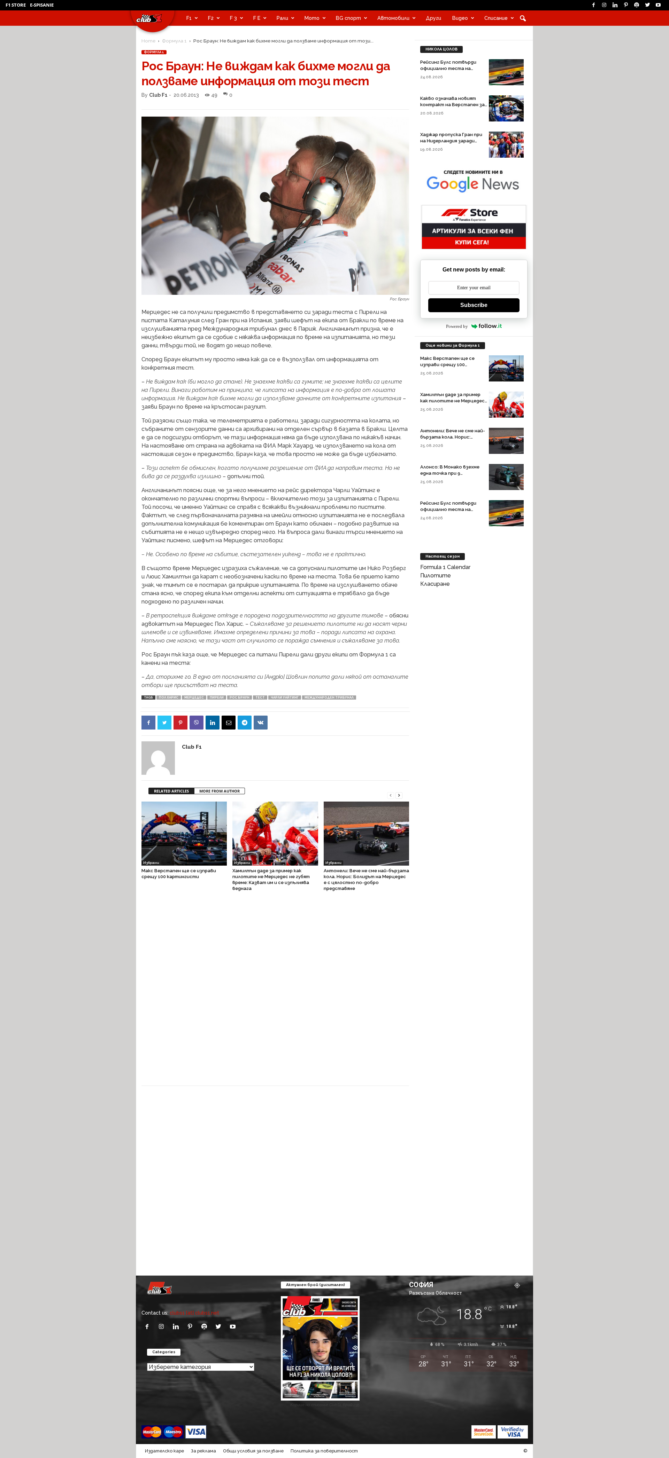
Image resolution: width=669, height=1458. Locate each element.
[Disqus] (275, 992)
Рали (282, 18)
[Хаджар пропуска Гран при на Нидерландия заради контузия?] (506, 145)
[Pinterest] (626, 5)
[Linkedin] (615, 5)
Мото (312, 18)
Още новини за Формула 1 (452, 345)
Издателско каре (164, 1450)
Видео (460, 18)
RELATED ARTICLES (171, 791)
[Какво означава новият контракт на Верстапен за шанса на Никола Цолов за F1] (506, 108)
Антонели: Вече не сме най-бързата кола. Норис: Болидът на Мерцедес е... (452, 437)
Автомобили (393, 18)
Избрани (151, 863)
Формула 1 (174, 41)
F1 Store (16, 5)
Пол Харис (168, 697)
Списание (496, 18)
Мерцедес (194, 697)
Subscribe (473, 305)
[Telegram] (245, 723)
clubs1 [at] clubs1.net (194, 1313)
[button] (522, 18)
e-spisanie (42, 5)
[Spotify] (636, 5)
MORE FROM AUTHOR (219, 791)
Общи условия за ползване (253, 1450)
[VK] (261, 723)
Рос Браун (239, 697)
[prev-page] (390, 794)
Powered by (457, 326)
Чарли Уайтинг (285, 697)
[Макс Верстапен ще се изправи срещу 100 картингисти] (184, 834)
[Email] (229, 723)
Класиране (435, 584)
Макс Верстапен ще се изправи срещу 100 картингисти (447, 364)
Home (148, 41)
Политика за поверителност (324, 1450)
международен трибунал (329, 697)
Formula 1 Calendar (445, 567)
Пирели (217, 697)
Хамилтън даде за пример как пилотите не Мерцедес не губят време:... (452, 401)
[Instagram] (604, 5)
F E (256, 18)
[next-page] (398, 794)
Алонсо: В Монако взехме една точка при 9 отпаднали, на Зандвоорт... (452, 473)
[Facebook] (593, 5)
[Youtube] (658, 5)
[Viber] (196, 723)
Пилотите (435, 575)
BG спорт (348, 18)
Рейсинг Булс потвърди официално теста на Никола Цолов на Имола (448, 68)
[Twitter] (647, 5)
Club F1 (158, 95)
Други (433, 18)
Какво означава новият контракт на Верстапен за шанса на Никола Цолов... (452, 104)
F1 (189, 18)
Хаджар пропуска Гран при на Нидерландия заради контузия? (451, 141)
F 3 (233, 18)
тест (260, 697)
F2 (211, 18)
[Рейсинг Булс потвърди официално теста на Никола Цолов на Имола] (506, 72)
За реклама (203, 1450)
